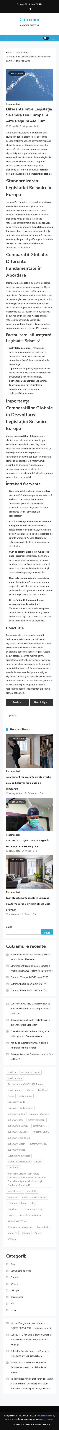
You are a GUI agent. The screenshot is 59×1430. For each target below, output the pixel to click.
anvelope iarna (15, 1078)
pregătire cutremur (33, 1209)
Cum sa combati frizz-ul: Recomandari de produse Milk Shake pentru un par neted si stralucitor (31, 1008)
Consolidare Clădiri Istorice (20, 1108)
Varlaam (26, 1233)
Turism (14, 1310)
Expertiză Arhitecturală (19, 1161)
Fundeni (38, 1161)
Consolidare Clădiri (16, 1102)
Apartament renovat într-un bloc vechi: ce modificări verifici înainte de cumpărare (28, 783)
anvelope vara (14, 1090)
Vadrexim (12, 1233)
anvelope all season (30, 1072)
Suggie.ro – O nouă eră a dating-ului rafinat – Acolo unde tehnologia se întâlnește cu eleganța (31, 1340)
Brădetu (30, 1090)
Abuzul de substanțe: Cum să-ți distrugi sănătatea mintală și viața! (29, 1045)
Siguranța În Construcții (30, 1215)
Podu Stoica (13, 1209)
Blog (13, 1264)
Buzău (11, 1096)
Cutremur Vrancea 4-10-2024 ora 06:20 (29, 977)
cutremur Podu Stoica (18, 1132)
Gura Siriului (13, 1167)
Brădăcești (43, 1090)
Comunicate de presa (21, 1271)
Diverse (14, 1284)
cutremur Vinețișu (38, 1144)
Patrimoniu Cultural (17, 1203)
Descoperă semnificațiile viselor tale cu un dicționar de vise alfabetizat (30, 1022)
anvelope (12, 1072)
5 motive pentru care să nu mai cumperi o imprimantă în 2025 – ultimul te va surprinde (32, 968)
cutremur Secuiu (41, 1132)
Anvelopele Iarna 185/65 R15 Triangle (26, 1084)
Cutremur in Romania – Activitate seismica (31, 1424)
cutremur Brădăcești (39, 1114)
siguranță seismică (17, 1221)
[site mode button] (46, 38)
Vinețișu (38, 1233)
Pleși (33, 1203)
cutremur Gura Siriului (18, 1126)
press (29, 126)
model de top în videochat (34, 1197)
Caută (9, 927)
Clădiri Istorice (25, 1096)
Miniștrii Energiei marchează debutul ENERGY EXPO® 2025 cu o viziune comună (31, 1325)
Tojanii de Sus (43, 1227)
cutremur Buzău (15, 1120)
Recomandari (13, 104)
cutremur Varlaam (16, 1144)
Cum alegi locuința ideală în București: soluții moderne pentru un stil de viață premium (28, 904)
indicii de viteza (15, 1191)
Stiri (12, 1303)
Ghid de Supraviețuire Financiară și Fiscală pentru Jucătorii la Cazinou (30, 957)
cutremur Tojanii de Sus (19, 1138)
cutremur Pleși (40, 1126)
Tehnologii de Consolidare (20, 1227)
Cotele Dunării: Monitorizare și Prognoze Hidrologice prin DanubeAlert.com (30, 1034)
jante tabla (32, 1191)
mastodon (13, 1197)
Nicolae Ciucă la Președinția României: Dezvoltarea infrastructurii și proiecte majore (29, 1367)
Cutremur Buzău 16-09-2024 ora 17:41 (29, 984)
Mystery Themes (45, 1419)
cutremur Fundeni (36, 1120)
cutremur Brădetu (16, 1114)
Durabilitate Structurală (19, 1156)
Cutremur (29, 19)
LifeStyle (15, 1290)
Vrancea (12, 1239)
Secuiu (11, 1215)
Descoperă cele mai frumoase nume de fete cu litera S (32, 1056)
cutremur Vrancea (16, 1150)
